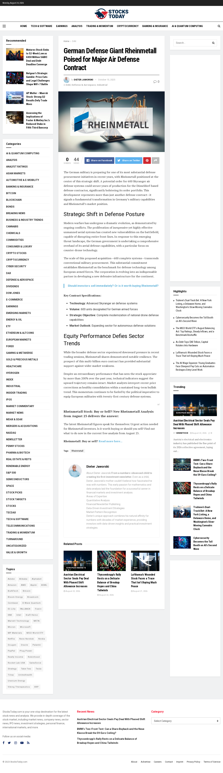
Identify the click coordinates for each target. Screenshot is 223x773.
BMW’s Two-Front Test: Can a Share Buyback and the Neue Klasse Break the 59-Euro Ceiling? (204, 467)
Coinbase (13, 603)
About (134, 761)
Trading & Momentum (99, 26)
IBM (10, 615)
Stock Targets (16, 499)
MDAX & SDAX (14, 419)
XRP (36, 687)
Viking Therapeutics (19, 687)
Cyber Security (16, 266)
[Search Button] (213, 42)
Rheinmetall (77, 451)
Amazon (12, 585)
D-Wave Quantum (31, 603)
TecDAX (11, 512)
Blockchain (14, 199)
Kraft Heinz (32, 615)
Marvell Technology (18, 621)
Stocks (11, 506)
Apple (33, 585)
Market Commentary (20, 406)
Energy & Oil (14, 319)
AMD (23, 585)
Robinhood (34, 657)
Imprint (179, 761)
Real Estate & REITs (18, 459)
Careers (158, 761)
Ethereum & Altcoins (20, 332)
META (37, 621)
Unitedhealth (25, 675)
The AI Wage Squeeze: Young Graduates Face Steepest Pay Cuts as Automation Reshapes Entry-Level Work (195, 366)
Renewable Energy (18, 466)
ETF (8, 326)
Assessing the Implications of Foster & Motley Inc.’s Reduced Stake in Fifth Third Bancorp (38, 120)
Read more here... (110, 441)
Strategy (12, 669)
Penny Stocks (15, 446)
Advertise (145, 761)
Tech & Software (41, 26)
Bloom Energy (15, 597)
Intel (18, 615)
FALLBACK (25, 609)
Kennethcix (182, 433)
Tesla (38, 669)
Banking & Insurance (155, 26)
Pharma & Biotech (18, 452)
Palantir (37, 645)
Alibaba (23, 579)
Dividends (12, 286)
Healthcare (14, 366)
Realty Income (15, 657)
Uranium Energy (16, 681)
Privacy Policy (193, 761)
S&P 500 (11, 472)
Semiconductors (17, 479)
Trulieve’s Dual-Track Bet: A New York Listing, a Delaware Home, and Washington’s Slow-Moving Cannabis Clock (204, 518)
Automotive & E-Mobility (22, 180)
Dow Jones (13, 293)
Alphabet (36, 579)
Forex (10, 346)
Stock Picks (14, 492)
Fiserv (38, 609)
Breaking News (15, 213)
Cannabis (12, 226)
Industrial (102, 85)
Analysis (76, 26)
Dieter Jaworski (83, 79)
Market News (15, 412)
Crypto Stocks (16, 253)
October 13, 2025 (106, 79)
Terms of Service (212, 761)
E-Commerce (14, 299)
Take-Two (26, 669)
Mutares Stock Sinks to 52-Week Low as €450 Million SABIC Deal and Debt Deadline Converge (37, 57)
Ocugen (12, 645)
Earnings (62, 26)
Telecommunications (20, 525)
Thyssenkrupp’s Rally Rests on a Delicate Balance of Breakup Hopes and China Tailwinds (109, 582)
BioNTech (13, 591)
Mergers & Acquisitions (22, 426)
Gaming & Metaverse (19, 353)
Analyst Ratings (17, 166)
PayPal (11, 651)
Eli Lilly (12, 609)
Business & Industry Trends (24, 219)
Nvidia (41, 639)
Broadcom (33, 597)
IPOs (9, 399)
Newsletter (14, 439)
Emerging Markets (18, 313)
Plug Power (26, 651)
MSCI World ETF (34, 633)
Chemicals (13, 233)
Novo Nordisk (26, 639)
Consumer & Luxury (19, 246)
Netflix (11, 639)
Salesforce (35, 663)
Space (10, 486)
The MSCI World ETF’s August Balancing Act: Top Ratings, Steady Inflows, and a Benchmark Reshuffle (195, 331)
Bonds (10, 206)
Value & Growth (16, 552)
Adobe (11, 579)
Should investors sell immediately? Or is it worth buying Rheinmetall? (113, 285)
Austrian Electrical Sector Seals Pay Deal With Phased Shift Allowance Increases (193, 424)
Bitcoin (11, 193)
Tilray (11, 675)
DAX (74, 41)
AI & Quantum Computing (187, 26)
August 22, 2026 (72, 591)
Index (9, 379)
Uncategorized (16, 545)
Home (23, 26)
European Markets (76, 568)
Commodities (15, 240)
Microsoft (25, 627)
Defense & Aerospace (84, 85)
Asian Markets (15, 173)
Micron (12, 627)
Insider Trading (16, 392)
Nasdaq (11, 432)
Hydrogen (12, 373)
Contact (169, 761)
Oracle (24, 645)
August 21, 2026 (140, 591)
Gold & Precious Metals (22, 359)
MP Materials (15, 633)
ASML (44, 585)
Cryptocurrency (128, 26)
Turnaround (14, 539)
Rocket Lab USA (16, 663)
